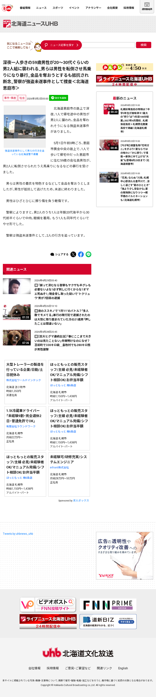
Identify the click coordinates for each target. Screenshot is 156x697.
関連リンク (104, 668)
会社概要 (112, 7)
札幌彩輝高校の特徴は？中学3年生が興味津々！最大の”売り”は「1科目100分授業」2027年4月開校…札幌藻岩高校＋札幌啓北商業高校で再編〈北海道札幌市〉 (135, 120)
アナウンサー (93, 7)
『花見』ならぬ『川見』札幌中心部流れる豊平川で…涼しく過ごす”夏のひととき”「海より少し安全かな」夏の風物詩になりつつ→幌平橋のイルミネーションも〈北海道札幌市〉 (135, 188)
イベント (74, 7)
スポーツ (58, 7)
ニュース (41, 7)
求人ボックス (81, 500)
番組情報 (25, 7)
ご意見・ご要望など (78, 668)
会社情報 (34, 668)
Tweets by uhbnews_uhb (18, 533)
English (123, 668)
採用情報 (128, 7)
